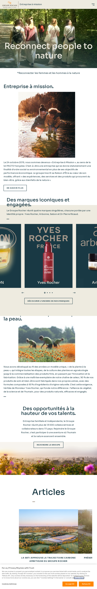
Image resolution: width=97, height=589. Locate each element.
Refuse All (86, 584)
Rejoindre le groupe (48, 445)
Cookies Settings (9, 584)
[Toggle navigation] (93, 4)
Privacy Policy (79, 578)
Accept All (69, 584)
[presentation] (23, 292)
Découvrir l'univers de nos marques (49, 301)
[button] (45, 292)
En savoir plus (15, 188)
